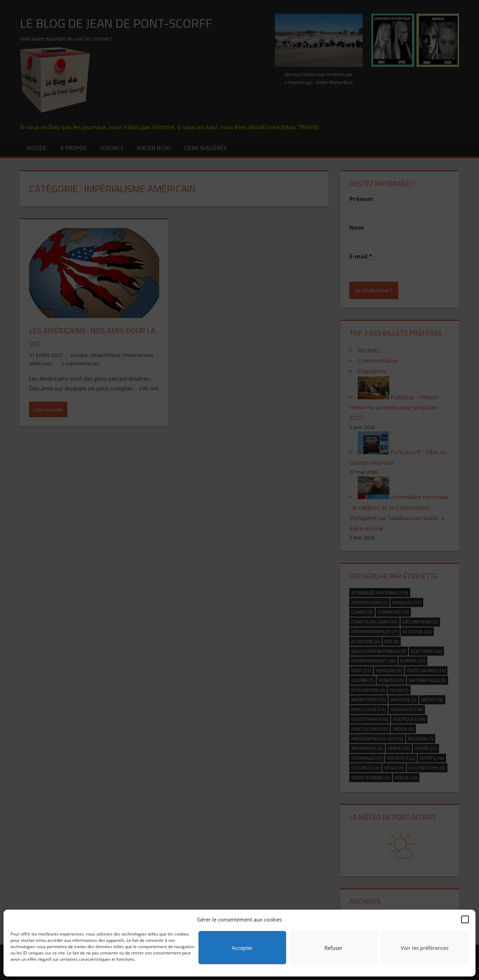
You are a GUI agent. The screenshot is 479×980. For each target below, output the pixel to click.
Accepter (242, 947)
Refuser (333, 947)
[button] (464, 919)
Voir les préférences (424, 947)
